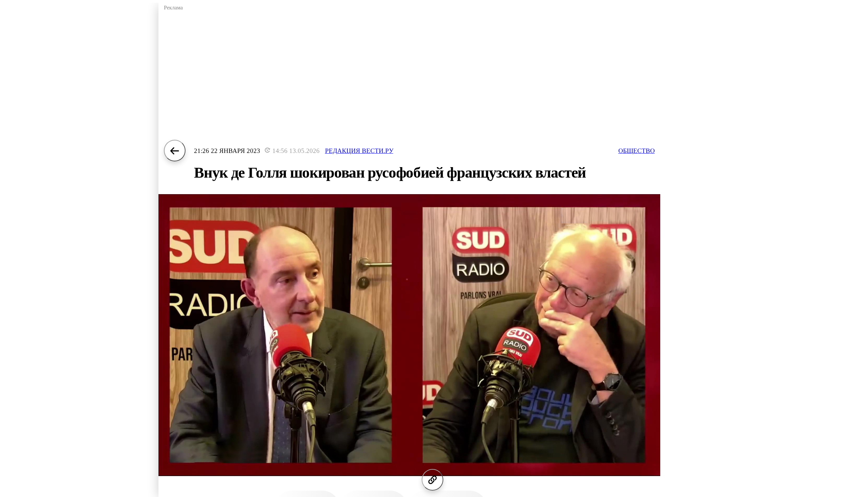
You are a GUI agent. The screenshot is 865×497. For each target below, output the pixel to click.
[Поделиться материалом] (432, 480)
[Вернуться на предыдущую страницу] (175, 150)
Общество (636, 151)
